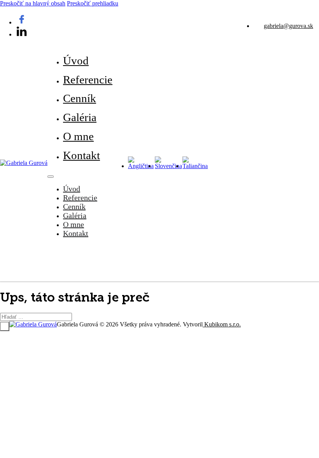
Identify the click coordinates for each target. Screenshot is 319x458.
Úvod (76, 60)
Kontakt (81, 155)
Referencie (87, 79)
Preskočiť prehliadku (92, 3)
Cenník (79, 98)
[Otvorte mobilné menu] (50, 176)
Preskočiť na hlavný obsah (32, 3)
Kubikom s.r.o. (222, 324)
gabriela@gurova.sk (288, 26)
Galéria (79, 117)
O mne (78, 136)
